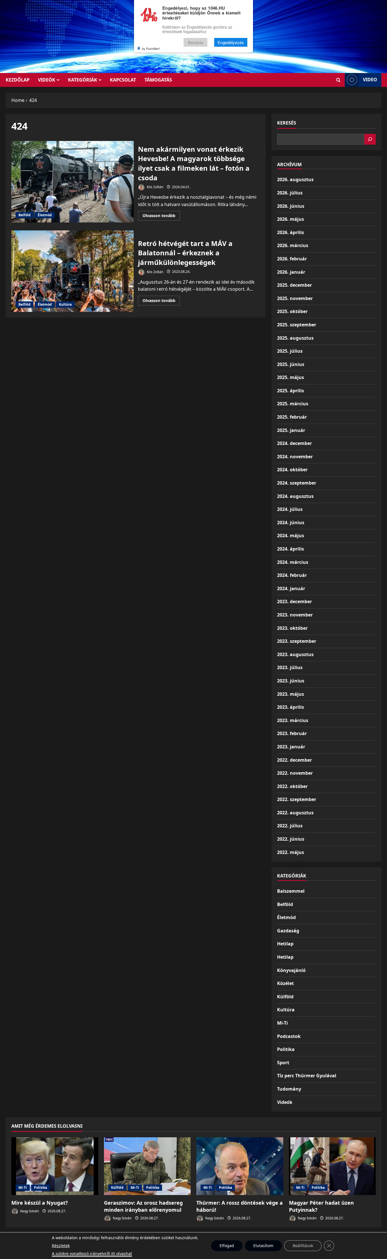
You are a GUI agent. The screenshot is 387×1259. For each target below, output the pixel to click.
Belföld (24, 215)
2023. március (292, 720)
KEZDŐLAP (17, 80)
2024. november (295, 456)
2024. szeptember (296, 483)
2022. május (290, 852)
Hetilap (285, 944)
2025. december (294, 285)
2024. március (292, 562)
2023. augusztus (295, 654)
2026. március (292, 245)
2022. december (294, 760)
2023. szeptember (296, 641)
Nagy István (29, 1211)
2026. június (290, 206)
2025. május (290, 377)
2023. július (290, 667)
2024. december (294, 443)
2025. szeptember (296, 325)
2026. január (291, 272)
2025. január (291, 430)
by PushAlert (151, 48)
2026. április (290, 232)
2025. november (295, 298)
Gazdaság (288, 931)
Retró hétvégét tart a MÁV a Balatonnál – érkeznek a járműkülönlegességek (72, 271)
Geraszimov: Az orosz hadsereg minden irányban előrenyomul (143, 1206)
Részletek (61, 1245)
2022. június (290, 839)
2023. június (290, 681)
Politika (286, 1049)
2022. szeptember (296, 799)
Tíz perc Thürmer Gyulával (306, 1075)
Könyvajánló (291, 970)
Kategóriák (82, 80)
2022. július (290, 826)
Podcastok (289, 1036)
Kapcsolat (123, 80)
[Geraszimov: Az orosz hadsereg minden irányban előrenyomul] (147, 1166)
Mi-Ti (282, 1023)
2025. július (290, 351)
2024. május (290, 535)
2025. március (292, 404)
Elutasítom (263, 1245)
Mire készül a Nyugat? (39, 1202)
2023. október (292, 628)
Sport (283, 1062)
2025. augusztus (295, 338)
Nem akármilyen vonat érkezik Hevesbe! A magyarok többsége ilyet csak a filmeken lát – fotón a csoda (72, 181)
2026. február (292, 259)
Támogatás (158, 80)
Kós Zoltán (154, 187)
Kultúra (65, 304)
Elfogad (227, 1245)
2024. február (292, 575)
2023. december (294, 601)
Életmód (45, 215)
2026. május (290, 219)
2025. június (290, 364)
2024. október (292, 469)
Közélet (285, 983)
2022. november (295, 773)
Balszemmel (291, 891)
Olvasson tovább (161, 216)
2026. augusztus (295, 179)
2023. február (292, 733)
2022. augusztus (295, 813)
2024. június (290, 522)
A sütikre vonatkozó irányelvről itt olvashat (92, 1253)
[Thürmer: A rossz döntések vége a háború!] (239, 1166)
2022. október (292, 786)
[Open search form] (338, 79)
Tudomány (289, 1089)
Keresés (286, 123)
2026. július (290, 193)
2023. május (290, 694)
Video (370, 79)
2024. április (290, 549)
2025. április (290, 390)
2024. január (291, 588)
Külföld (285, 997)
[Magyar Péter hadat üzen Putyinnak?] (332, 1166)
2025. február (292, 417)
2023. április (290, 707)
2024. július (290, 509)
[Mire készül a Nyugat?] (54, 1166)
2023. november (295, 615)
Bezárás (195, 42)
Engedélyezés (231, 42)
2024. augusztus (295, 496)
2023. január (291, 747)
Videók (46, 80)
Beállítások (303, 1245)
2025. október (292, 311)
